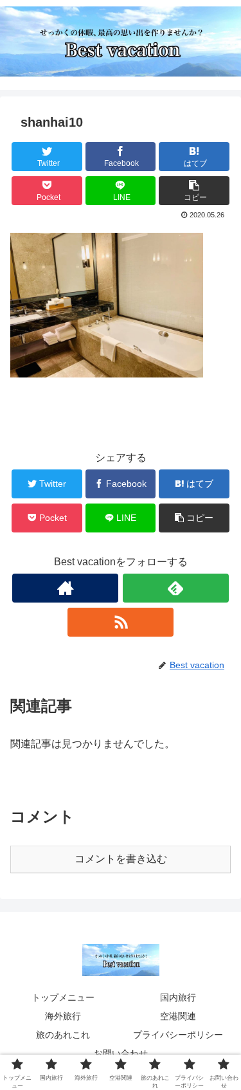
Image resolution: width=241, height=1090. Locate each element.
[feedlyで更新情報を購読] (176, 588)
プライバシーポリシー (178, 1035)
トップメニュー (62, 997)
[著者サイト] (65, 588)
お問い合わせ (121, 1053)
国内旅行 (178, 997)
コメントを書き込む (121, 858)
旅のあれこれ (63, 1035)
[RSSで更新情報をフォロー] (120, 622)
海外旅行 (63, 1016)
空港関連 (178, 1016)
